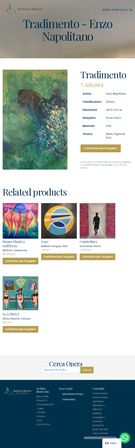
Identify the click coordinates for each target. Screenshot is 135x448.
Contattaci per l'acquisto (100, 148)
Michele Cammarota (15, 247)
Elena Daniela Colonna (17, 318)
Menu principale (116, 9)
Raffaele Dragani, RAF (54, 245)
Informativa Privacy (72, 394)
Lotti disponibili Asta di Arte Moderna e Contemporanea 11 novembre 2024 (106, 163)
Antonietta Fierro (90, 245)
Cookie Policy (68, 399)
